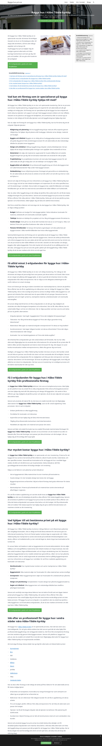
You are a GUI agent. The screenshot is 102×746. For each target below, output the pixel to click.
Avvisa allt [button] (57, 743)
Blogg (89, 2)
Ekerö (12, 666)
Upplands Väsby (15, 680)
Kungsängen (14, 648)
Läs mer (65, 740)
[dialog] (51, 740)
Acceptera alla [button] (46, 743)
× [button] (100, 736)
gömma (27, 73)
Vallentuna (13, 673)
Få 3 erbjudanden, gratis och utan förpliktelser (51, 21)
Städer (72, 2)
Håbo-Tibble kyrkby (24, 627)
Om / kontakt (80, 2)
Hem (66, 2)
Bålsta (12, 663)
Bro (11, 652)
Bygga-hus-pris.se (15, 2)
